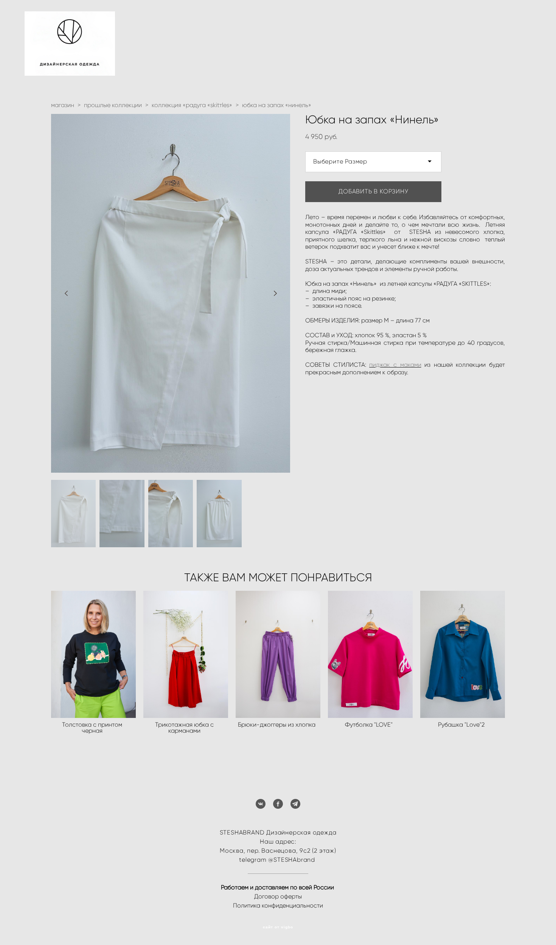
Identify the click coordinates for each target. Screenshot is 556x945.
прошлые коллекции (113, 105)
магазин (62, 105)
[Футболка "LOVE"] (370, 654)
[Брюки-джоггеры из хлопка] (278, 654)
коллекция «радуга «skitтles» (192, 105)
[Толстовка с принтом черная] (93, 654)
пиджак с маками (395, 364)
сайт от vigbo (278, 927)
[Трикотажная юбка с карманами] (185, 654)
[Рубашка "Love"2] (462, 654)
